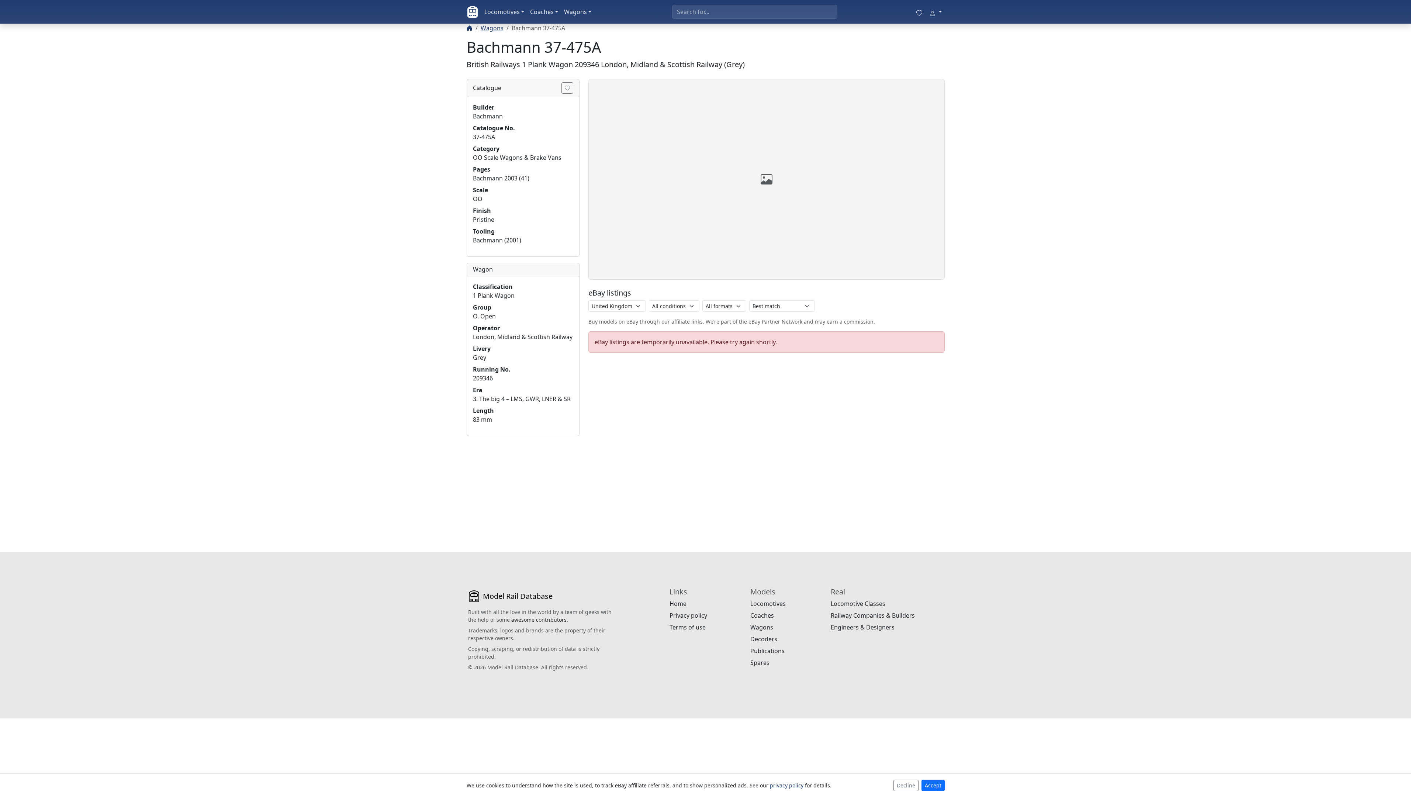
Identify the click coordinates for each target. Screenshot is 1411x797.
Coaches (542, 12)
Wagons (575, 12)
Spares (760, 663)
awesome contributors (539, 619)
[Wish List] (919, 12)
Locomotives (502, 12)
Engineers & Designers (863, 627)
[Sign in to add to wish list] (567, 88)
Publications (767, 651)
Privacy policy (688, 615)
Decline (906, 785)
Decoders (763, 639)
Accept (933, 785)
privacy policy (786, 785)
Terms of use (688, 627)
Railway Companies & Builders (873, 615)
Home (678, 604)
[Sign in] (935, 12)
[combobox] (754, 12)
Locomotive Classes (858, 604)
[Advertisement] (523, 488)
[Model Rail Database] (472, 11)
